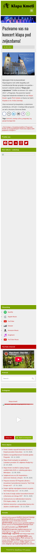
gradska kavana (18, 523)
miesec (23, 531)
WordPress (18, 550)
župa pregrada (20, 544)
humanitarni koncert (21, 524)
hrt (12, 524)
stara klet (15, 539)
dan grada (17, 519)
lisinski (18, 531)
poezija (15, 536)
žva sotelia (31, 544)
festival (23, 519)
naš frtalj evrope (25, 534)
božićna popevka (11, 517)
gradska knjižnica (28, 523)
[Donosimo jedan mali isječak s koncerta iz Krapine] (18, 419)
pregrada (25, 118)
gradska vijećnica (6, 524)
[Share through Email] (18, 114)
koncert (9, 118)
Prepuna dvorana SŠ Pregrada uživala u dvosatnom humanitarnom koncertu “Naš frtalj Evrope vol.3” (19, 483)
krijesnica (26, 529)
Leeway (27, 550)
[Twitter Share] (9, 114)
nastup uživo (17, 118)
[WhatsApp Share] (28, 114)
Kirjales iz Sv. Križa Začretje (12, 101)
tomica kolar (7, 542)
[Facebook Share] (4, 114)
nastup (27, 531)
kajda (16, 527)
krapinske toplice (16, 529)
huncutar (11, 527)
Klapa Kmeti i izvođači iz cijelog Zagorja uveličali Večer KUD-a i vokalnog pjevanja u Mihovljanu (18, 470)
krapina (6, 529)
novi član (10, 536)
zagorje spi (10, 543)
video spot (24, 542)
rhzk (22, 538)
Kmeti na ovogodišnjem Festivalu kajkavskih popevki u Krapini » (18, 129)
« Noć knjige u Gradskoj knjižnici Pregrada (17, 127)
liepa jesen (13, 531)
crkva (11, 519)
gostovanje (7, 522)
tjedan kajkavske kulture (27, 540)
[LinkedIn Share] (14, 114)
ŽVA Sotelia (16, 98)
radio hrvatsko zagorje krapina (17, 537)
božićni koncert (23, 517)
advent (4, 517)
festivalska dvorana (20, 521)
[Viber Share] (23, 114)
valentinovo (16, 542)
